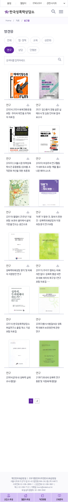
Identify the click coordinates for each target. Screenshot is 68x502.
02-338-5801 (48, 484)
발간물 (27, 21)
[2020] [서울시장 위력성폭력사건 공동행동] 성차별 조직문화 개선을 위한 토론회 (18, 167)
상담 (20, 50)
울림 (9, 3)
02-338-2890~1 (26, 484)
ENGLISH (37, 3)
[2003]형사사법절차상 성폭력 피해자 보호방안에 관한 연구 (49, 328)
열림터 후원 (25, 500)
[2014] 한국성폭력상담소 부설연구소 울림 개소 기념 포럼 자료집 (18, 328)
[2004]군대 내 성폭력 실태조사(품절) (18, 379)
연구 (9, 50)
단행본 (33, 50)
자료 (18, 21)
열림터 (23, 3)
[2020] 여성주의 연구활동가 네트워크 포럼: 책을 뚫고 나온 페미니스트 (48, 167)
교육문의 (59, 500)
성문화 (47, 40)
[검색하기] (59, 59)
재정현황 (42, 500)
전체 (9, 40)
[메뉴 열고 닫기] (61, 12)
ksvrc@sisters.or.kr (44, 487)
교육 (35, 40)
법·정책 (22, 40)
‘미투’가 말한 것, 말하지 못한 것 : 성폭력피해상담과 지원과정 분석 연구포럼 (49, 221)
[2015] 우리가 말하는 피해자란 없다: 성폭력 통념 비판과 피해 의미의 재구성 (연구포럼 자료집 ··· (48, 276)
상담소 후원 (8, 500)
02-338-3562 (40, 490)
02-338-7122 (23, 487)
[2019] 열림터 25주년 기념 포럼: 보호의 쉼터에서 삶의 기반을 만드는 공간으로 (18, 221)
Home (8, 21)
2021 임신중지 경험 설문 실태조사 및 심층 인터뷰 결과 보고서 (48, 113)
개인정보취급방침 (18, 478)
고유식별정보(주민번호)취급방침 (42, 478)
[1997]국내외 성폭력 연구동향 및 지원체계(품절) (48, 379)
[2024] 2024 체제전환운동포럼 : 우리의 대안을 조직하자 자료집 (19, 113)
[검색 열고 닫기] (53, 12)
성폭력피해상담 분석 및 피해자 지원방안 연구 (19, 272)
